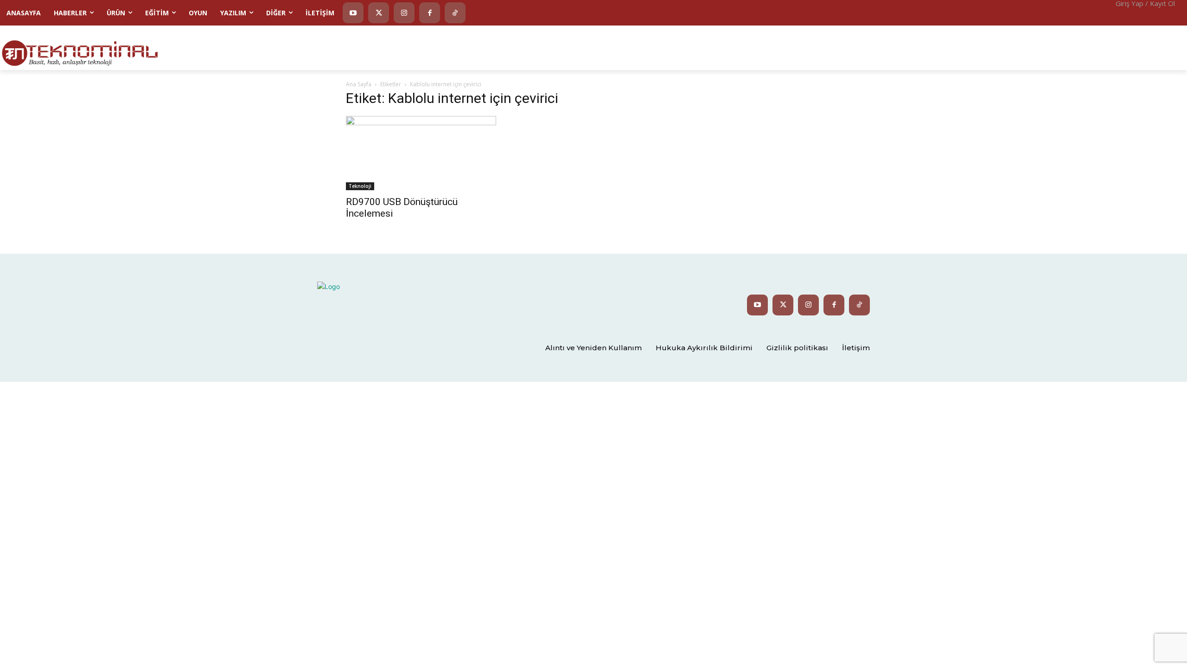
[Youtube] (353, 12)
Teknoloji (360, 186)
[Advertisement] (962, 47)
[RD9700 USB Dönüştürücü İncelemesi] (421, 153)
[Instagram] (404, 12)
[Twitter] (378, 12)
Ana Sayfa (358, 84)
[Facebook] (429, 12)
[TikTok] (455, 12)
